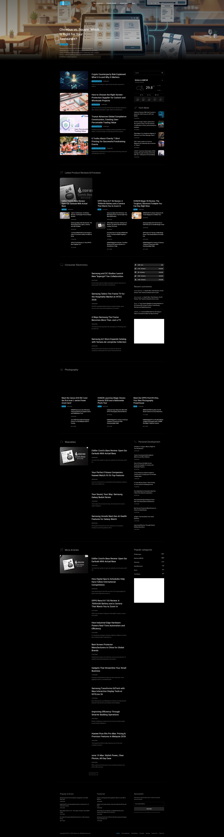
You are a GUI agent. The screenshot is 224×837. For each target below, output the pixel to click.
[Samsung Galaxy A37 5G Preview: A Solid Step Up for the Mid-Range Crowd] (136, 225)
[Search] (162, 73)
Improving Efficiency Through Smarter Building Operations (144, 526)
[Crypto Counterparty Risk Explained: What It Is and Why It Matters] (74, 80)
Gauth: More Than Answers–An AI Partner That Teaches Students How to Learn (148, 292)
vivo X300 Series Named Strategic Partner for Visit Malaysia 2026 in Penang (80, 421)
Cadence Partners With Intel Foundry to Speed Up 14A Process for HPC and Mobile (145, 114)
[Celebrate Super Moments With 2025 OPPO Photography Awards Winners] (101, 412)
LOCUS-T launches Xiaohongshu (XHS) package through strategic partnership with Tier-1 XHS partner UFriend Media (144, 153)
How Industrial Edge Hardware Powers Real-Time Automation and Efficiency (144, 500)
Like (162, 265)
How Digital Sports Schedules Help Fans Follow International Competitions (145, 492)
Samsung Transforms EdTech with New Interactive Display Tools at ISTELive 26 (108, 691)
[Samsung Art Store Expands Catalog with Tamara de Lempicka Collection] (74, 345)
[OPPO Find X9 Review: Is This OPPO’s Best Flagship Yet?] (65, 245)
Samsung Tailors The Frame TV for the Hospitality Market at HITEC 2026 (108, 296)
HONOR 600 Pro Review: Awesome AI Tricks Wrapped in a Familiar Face (153, 214)
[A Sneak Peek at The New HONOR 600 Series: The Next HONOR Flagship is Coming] (101, 235)
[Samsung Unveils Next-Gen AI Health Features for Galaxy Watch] (74, 522)
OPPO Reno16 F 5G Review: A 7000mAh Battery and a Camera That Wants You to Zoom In (111, 203)
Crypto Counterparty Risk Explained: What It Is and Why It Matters (109, 76)
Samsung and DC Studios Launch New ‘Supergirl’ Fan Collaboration (107, 275)
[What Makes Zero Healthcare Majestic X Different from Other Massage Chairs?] (161, 135)
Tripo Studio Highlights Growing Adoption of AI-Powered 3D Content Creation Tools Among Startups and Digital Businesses (148, 305)
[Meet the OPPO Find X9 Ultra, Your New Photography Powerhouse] (148, 391)
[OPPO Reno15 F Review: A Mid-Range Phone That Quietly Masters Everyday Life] (136, 235)
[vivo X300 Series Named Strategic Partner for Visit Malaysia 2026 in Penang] (65, 422)
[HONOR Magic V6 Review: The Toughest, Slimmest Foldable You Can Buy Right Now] (148, 194)
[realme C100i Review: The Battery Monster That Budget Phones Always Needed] (65, 215)
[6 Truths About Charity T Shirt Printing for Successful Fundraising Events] (74, 146)
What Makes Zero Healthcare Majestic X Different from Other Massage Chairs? (145, 134)
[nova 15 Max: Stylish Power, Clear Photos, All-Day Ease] (74, 761)
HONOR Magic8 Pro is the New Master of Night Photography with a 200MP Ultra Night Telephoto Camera (153, 421)
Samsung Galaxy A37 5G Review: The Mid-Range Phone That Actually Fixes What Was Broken (117, 214)
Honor (135, 209)
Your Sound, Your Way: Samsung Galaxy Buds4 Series (107, 496)
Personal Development (98, 148)
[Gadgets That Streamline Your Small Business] (161, 518)
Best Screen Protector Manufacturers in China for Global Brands (145, 509)
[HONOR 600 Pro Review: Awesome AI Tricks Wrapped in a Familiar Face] (136, 215)
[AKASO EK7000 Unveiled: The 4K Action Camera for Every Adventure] (136, 412)
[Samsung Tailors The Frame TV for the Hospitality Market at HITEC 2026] (74, 301)
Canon (63, 406)
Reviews (64, 209)
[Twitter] (159, 3)
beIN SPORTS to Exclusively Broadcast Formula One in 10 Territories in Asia (74, 805)
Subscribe (149, 809)
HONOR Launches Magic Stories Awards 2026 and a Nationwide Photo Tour (111, 400)
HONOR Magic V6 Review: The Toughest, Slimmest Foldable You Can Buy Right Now (147, 203)
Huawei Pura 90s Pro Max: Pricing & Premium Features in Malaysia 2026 (109, 735)
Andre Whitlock (138, 291)
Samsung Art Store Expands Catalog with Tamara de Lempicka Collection (109, 341)
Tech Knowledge (96, 81)
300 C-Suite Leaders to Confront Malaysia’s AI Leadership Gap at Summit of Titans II (144, 143)
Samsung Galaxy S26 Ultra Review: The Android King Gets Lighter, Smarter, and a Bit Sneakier (81, 224)
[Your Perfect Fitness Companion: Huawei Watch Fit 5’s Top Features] (74, 478)
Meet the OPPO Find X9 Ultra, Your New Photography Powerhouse (146, 400)
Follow (161, 268)
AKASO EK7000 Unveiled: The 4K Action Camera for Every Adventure (152, 411)
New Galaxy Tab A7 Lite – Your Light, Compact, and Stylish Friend (74, 811)
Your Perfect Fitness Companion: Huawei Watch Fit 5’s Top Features (108, 474)
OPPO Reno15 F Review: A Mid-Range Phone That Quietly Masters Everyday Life (153, 234)
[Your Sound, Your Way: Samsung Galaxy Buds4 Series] (74, 500)
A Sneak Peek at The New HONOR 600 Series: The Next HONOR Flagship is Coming (117, 234)
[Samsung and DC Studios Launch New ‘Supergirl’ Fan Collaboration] (74, 279)
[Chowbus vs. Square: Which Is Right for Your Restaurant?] (161, 448)
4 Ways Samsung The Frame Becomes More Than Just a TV (106, 319)
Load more (93, 773)
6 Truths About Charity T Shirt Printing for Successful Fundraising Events (108, 141)
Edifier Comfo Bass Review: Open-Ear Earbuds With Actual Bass (74, 203)
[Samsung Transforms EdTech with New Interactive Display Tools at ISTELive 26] (74, 695)
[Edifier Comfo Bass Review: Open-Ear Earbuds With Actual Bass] (76, 194)
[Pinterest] (162, 3)
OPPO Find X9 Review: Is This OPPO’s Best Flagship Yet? (81, 243)
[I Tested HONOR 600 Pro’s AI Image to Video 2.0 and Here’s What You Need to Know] (65, 235)
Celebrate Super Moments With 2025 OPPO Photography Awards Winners (117, 411)
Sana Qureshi (137, 297)
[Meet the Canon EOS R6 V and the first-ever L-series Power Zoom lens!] (76, 391)
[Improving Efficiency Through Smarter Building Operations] (161, 527)
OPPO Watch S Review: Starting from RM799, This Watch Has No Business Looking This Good (117, 224)
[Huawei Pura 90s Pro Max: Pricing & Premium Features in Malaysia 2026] (74, 739)
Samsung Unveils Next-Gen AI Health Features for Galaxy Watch (109, 518)
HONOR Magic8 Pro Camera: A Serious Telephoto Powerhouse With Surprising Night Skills (153, 244)
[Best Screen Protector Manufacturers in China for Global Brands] (161, 510)
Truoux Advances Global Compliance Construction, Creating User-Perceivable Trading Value (109, 119)
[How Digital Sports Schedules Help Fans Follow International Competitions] (161, 493)
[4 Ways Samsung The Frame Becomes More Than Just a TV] (74, 323)
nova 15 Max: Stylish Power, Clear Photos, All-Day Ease (108, 757)
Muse (135, 303)
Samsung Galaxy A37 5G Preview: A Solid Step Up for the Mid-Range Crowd (153, 224)
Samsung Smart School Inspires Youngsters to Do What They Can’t (74, 798)
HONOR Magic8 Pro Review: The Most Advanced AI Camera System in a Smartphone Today (117, 244)
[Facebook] (151, 3)
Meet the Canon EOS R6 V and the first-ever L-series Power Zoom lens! (74, 400)
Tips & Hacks (63, 44)
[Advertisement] (149, 331)
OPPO (99, 209)
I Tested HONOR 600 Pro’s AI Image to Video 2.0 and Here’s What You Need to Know (81, 234)
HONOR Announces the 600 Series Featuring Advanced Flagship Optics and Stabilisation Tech (81, 411)
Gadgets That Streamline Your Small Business (109, 669)
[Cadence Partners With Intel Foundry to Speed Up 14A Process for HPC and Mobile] (161, 114)
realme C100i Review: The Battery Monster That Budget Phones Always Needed (81, 214)
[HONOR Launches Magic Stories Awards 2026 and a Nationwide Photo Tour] (112, 391)
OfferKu (136, 312)
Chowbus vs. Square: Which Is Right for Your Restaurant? (79, 34)
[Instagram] (155, 3)
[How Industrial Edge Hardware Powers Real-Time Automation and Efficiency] (161, 501)
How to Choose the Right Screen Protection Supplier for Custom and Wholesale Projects (109, 97)
